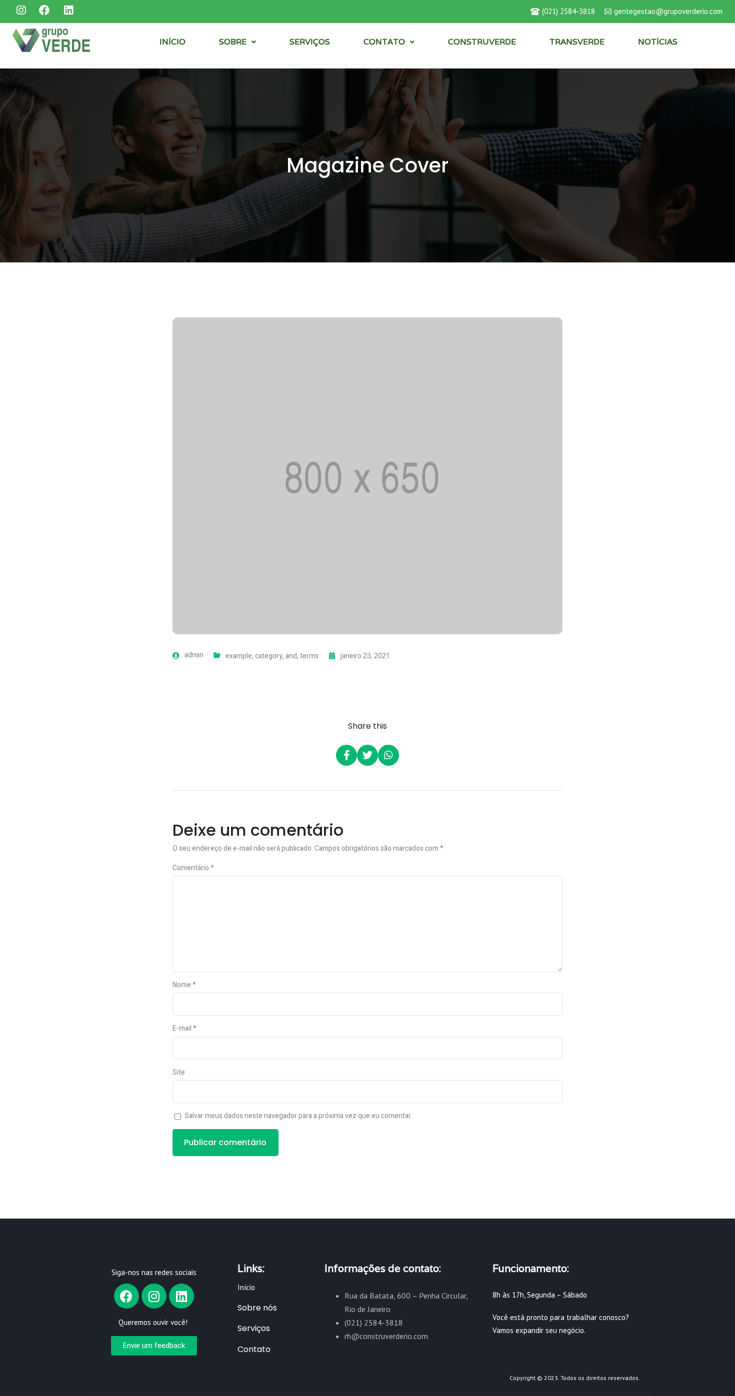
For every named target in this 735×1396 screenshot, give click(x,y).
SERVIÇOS (310, 41)
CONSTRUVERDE (482, 41)
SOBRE (232, 41)
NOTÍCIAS (658, 41)
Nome (184, 985)
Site (178, 1072)
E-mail (184, 1028)
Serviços (254, 1328)
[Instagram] (154, 1296)
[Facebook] (126, 1296)
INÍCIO (173, 41)
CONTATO (384, 41)
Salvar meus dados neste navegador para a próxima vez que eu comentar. (298, 1116)
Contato (254, 1349)
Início (246, 1287)
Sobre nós (257, 1308)
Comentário (193, 868)
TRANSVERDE (577, 41)
